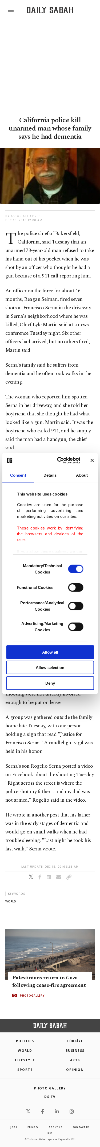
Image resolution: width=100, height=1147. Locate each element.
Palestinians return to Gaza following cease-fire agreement (49, 981)
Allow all (50, 652)
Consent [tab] (18, 475)
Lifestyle (25, 1060)
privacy (33, 1127)
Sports (25, 1069)
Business (75, 1050)
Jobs (13, 1127)
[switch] (75, 587)
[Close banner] (92, 460)
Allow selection (50, 667)
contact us (81, 1127)
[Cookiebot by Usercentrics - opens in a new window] (59, 460)
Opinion (75, 1069)
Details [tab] (50, 475)
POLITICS (25, 1041)
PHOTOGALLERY (32, 995)
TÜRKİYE (75, 1041)
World (25, 1050)
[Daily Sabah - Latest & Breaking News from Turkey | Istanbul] (50, 10)
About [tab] (82, 475)
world (10, 901)
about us (55, 1127)
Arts (75, 1060)
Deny (50, 683)
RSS (49, 1133)
